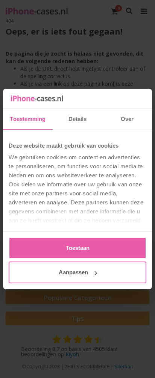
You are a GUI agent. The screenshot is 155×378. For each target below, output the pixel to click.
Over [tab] (127, 119)
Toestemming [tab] (28, 119)
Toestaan (78, 248)
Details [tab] (77, 119)
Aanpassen (73, 272)
